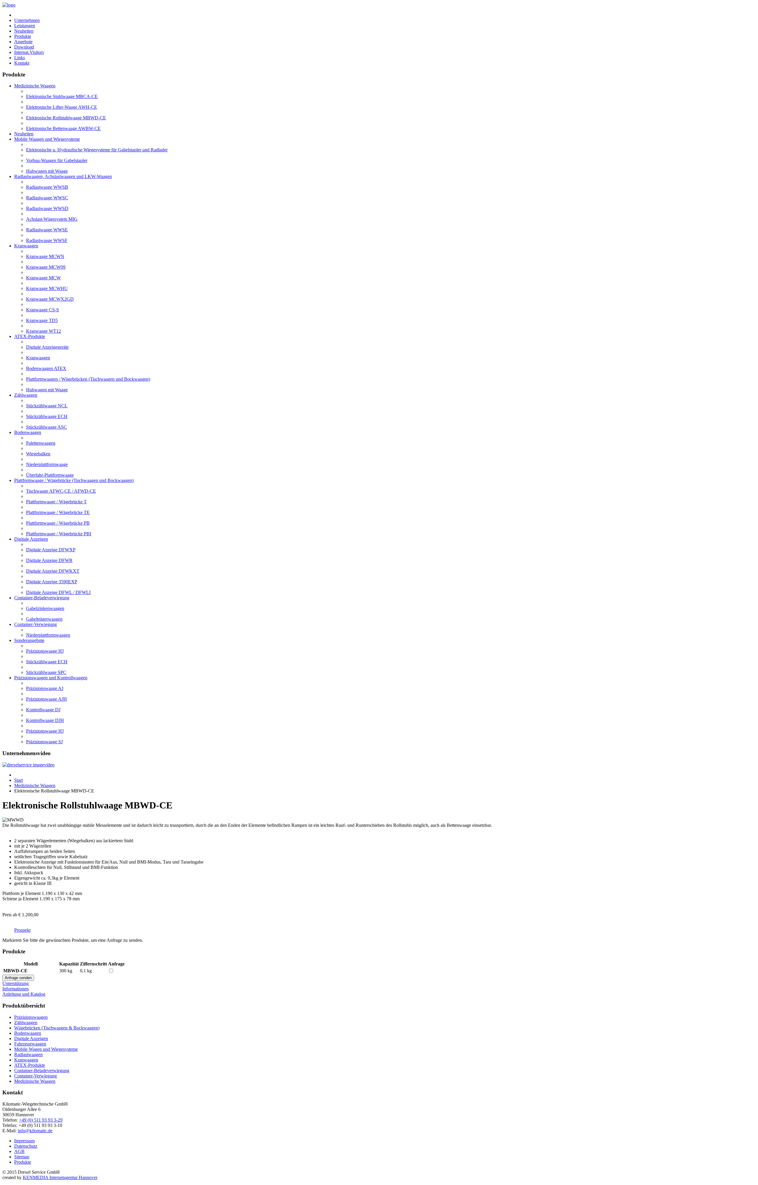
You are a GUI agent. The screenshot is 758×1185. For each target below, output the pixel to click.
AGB (19, 1151)
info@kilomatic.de (35, 1130)
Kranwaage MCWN (45, 256)
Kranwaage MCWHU (47, 288)
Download (24, 46)
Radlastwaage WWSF (47, 240)
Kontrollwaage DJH (45, 720)
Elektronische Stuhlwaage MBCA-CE (62, 96)
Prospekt (22, 930)
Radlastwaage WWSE (47, 229)
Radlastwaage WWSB (47, 187)
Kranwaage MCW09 (45, 267)
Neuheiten (23, 30)
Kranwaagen (26, 245)
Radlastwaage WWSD (47, 208)
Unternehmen (27, 20)
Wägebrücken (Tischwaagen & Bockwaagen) (56, 1027)
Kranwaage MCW (43, 277)
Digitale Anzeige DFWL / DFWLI (58, 592)
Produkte (22, 36)
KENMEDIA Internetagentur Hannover (60, 1177)
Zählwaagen (25, 395)
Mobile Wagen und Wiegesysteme (46, 1049)
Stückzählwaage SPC (46, 672)
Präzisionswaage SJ (44, 741)
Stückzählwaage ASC (46, 427)
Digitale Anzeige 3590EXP (51, 581)
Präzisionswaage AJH (46, 699)
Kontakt (21, 62)
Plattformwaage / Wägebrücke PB (58, 523)
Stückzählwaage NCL (47, 405)
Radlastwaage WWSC (47, 197)
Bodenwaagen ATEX (46, 368)
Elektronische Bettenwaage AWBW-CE (63, 128)
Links (19, 57)
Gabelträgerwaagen (44, 619)
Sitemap (21, 1156)
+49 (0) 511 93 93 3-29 (40, 1119)
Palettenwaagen (40, 443)
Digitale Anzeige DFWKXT (52, 571)
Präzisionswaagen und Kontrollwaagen (50, 677)
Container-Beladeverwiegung (41, 597)
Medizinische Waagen (34, 85)
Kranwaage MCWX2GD (50, 299)
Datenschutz (25, 1146)
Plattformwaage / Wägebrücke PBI (58, 533)
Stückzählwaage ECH (47, 416)
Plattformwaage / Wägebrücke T (56, 501)
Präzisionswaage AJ (44, 688)
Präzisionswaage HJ (45, 651)
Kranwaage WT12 (43, 331)
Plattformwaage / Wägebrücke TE (58, 512)
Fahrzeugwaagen (30, 1043)
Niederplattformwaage (47, 464)
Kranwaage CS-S (42, 309)
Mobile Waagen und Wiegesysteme (47, 139)
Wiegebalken (38, 453)
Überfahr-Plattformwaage (50, 475)
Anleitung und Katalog (23, 994)
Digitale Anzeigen (31, 539)
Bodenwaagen (27, 432)
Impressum (24, 1140)
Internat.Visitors (29, 52)
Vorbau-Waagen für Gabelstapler (56, 160)
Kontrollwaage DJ (43, 709)
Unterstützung (15, 983)
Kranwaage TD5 (42, 320)
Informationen (15, 988)
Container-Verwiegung (35, 624)
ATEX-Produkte (29, 336)
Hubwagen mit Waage (47, 171)
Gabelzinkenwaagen (45, 608)
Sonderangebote (29, 640)
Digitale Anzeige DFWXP (51, 549)
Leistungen (24, 25)
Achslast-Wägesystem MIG (52, 219)
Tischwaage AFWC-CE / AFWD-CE (61, 491)
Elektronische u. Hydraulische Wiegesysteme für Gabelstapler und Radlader (97, 149)
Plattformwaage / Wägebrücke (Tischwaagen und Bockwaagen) (74, 480)
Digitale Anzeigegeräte (47, 347)
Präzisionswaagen (31, 1017)
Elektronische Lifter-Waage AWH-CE (61, 107)
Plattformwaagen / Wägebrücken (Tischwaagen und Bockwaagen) (88, 379)
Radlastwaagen (28, 1054)
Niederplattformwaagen (48, 635)
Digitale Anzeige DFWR (49, 560)
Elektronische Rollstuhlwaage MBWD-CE (66, 117)
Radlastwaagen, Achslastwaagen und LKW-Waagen (63, 176)
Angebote (23, 41)
